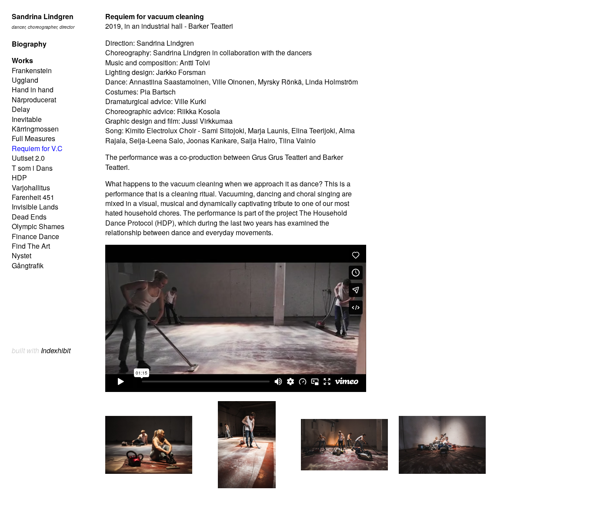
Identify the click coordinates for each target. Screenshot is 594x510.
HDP (19, 177)
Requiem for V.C (37, 148)
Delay (21, 109)
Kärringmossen (35, 129)
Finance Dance (35, 236)
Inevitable (27, 119)
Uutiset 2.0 (28, 158)
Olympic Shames (38, 226)
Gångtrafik (27, 265)
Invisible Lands (35, 207)
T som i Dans (32, 168)
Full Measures (33, 138)
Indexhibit (55, 350)
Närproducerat (34, 100)
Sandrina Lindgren (42, 16)
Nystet (21, 255)
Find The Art (31, 246)
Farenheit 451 (33, 197)
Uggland (25, 80)
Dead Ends (29, 217)
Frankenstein (32, 70)
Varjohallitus (31, 187)
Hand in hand (32, 89)
